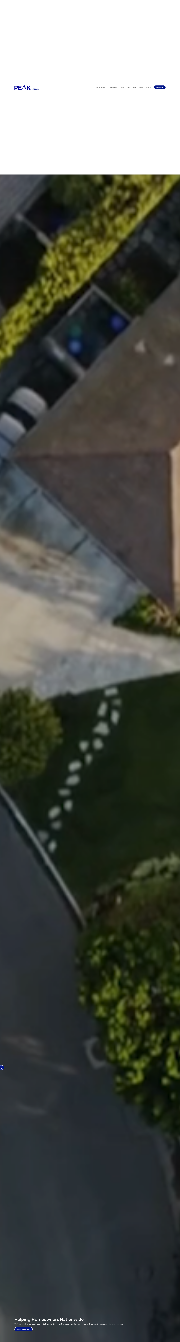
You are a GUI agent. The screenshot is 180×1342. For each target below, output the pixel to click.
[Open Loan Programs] (106, 87)
